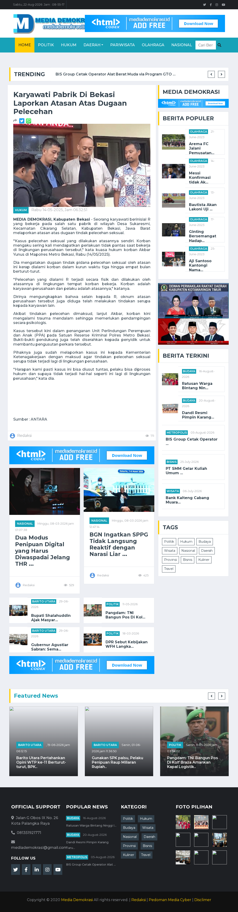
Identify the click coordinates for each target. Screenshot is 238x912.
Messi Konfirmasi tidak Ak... (200, 177)
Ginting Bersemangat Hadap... (202, 236)
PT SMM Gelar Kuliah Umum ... (186, 470)
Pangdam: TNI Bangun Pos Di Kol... (125, 615)
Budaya (189, 371)
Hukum (68, 45)
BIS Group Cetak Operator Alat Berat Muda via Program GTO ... (111, 74)
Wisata (173, 491)
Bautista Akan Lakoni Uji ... (203, 207)
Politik (46, 45)
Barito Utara (43, 601)
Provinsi (170, 560)
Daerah (91, 45)
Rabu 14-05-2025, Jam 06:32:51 (59, 210)
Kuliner (203, 560)
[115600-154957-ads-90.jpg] (22, 120)
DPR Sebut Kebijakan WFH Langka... (127, 644)
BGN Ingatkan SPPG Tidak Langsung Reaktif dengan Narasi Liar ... (118, 544)
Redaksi (138, 900)
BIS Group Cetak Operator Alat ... (91, 864)
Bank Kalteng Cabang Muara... (187, 500)
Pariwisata (122, 45)
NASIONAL (25, 523)
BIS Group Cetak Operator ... (192, 441)
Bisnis (172, 462)
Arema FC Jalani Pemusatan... (201, 148)
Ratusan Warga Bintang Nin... (197, 385)
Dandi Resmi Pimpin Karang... (198, 415)
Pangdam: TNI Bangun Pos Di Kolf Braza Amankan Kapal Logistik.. (192, 762)
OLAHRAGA (198, 131)
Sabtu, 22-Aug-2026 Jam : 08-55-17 (38, 4)
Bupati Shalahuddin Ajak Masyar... (51, 617)
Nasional (181, 45)
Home (24, 45)
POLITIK (112, 604)
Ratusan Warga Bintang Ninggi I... (91, 825)
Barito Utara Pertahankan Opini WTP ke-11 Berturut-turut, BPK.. (41, 762)
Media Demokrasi (77, 900)
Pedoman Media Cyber (170, 900)
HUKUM (21, 210)
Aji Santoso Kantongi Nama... (200, 265)
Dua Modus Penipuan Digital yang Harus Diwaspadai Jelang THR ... (42, 550)
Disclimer (202, 900)
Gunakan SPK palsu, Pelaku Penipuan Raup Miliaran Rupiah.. (117, 762)
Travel (168, 569)
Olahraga (153, 45)
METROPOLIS (177, 432)
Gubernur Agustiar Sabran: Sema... (49, 647)
